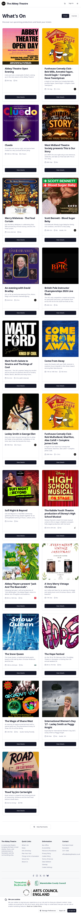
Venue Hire (25, 859)
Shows (65, 16)
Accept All (72, 911)
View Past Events (42, 827)
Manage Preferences (49, 911)
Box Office (45, 845)
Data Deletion (46, 862)
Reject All (62, 911)
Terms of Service (47, 859)
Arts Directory (26, 851)
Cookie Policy (46, 856)
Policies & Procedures (49, 851)
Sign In (71, 3)
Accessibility (46, 848)
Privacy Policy (46, 853)
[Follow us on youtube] (44, 876)
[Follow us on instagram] (37, 876)
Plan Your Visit (26, 853)
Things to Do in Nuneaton (30, 856)
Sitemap (45, 864)
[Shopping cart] (65, 4)
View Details (21, 97)
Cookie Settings (47, 867)
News (23, 848)
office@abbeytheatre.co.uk (71, 854)
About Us (25, 862)
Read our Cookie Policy (34, 906)
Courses (74, 16)
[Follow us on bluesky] (48, 876)
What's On (25, 845)
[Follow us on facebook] (33, 876)
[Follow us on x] (40, 876)
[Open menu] (77, 4)
